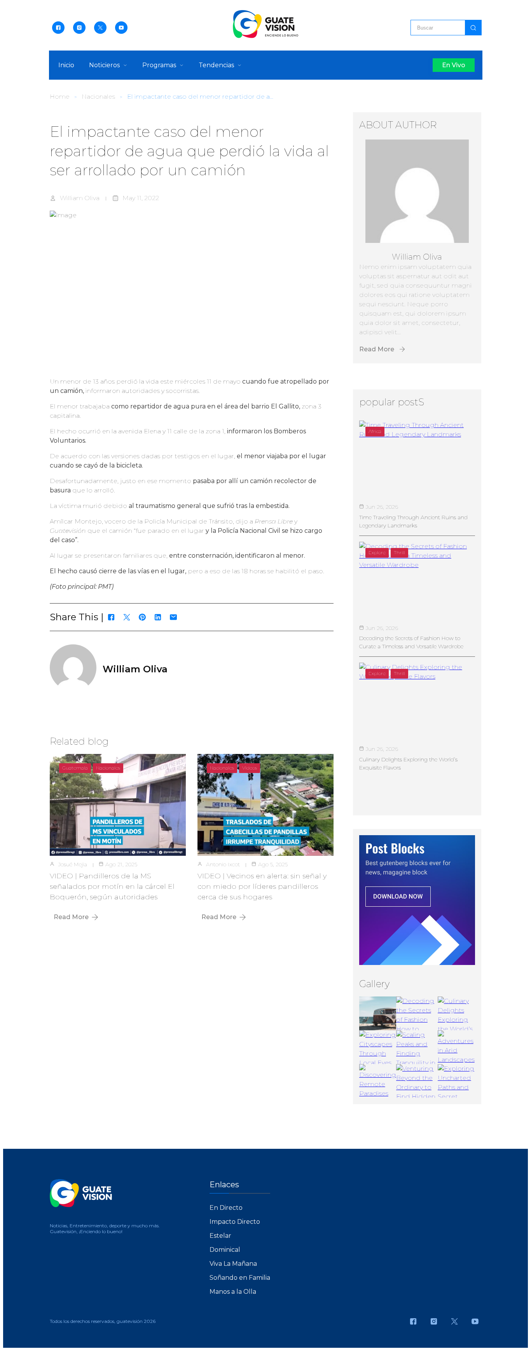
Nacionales (98, 96)
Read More (71, 917)
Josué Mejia (72, 864)
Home (60, 96)
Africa (375, 431)
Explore (377, 552)
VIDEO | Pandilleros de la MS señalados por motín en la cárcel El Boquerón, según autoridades (112, 886)
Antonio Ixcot (223, 864)
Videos (249, 768)
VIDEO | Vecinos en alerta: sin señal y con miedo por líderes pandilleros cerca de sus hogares (262, 886)
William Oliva (80, 198)
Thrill (399, 552)
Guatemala (75, 768)
